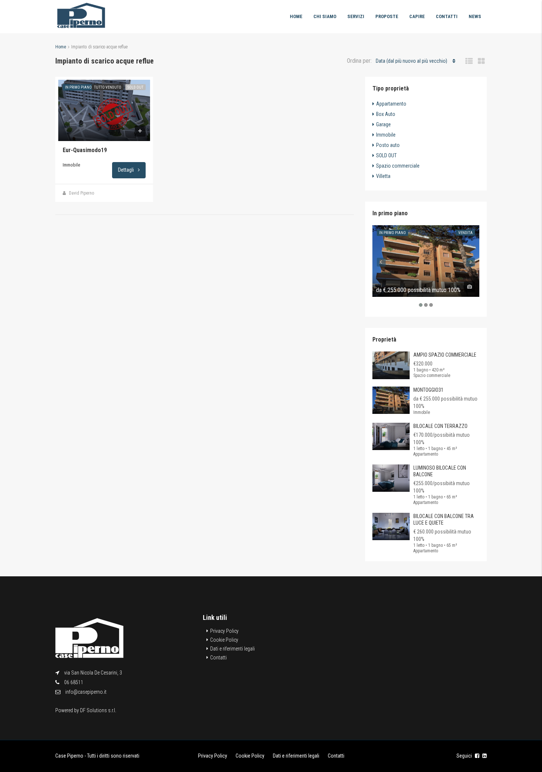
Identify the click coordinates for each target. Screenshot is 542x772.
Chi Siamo (324, 16)
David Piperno (81, 193)
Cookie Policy (224, 640)
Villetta (383, 176)
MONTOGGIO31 (428, 390)
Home (296, 16)
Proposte (386, 16)
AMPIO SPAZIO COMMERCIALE (444, 355)
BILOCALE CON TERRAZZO (440, 426)
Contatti (447, 16)
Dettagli (126, 170)
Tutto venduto (107, 87)
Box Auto (385, 114)
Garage (383, 124)
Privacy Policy (224, 631)
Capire (417, 16)
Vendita (465, 233)
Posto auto (388, 145)
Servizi (355, 16)
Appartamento (391, 104)
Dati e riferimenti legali (232, 649)
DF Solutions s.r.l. (98, 710)
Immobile (386, 135)
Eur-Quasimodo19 (85, 150)
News (475, 16)
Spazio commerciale (398, 166)
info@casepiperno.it (86, 692)
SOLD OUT (135, 87)
